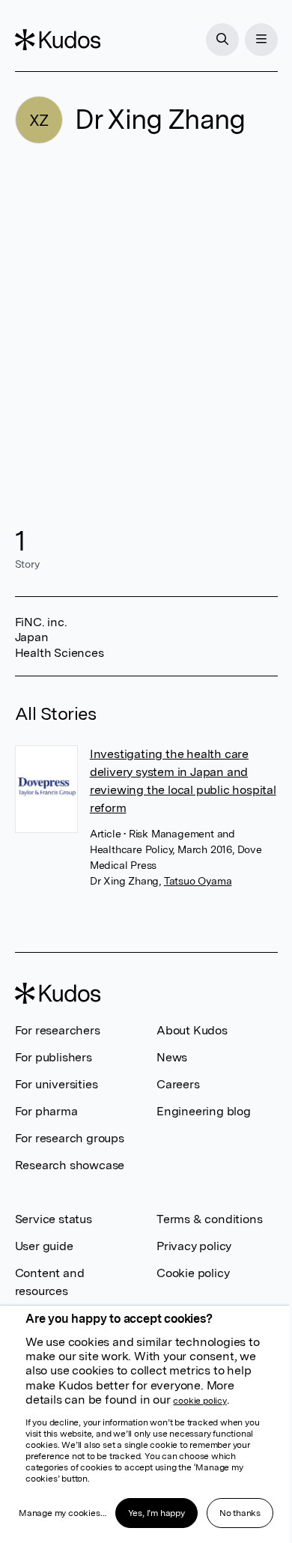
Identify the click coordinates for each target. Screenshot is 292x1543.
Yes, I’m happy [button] (156, 1513)
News (171, 1057)
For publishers (53, 1057)
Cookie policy (192, 1273)
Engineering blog (203, 1111)
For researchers (57, 1030)
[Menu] (261, 39)
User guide (44, 1246)
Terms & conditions (209, 1219)
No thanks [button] (240, 1513)
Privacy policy (193, 1246)
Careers (178, 1084)
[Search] (222, 39)
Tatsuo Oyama (198, 881)
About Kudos (192, 1030)
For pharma (46, 1111)
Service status (53, 1219)
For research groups (69, 1138)
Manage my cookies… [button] (62, 1513)
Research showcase (70, 1165)
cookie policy (199, 1400)
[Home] (57, 39)
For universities (56, 1084)
